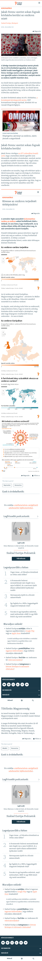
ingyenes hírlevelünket (13, 912)
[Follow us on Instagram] (12, 943)
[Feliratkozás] (25, 943)
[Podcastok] (22, 958)
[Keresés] (33, 958)
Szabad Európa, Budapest (9, 23)
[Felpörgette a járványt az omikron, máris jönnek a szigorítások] (21, 121)
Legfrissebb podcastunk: (15, 779)
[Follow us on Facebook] (7, 943)
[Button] (37, 31)
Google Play (21, 892)
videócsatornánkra (12, 921)
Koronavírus (6, 8)
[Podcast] (21, 943)
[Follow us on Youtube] (3, 943)
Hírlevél (9, 958)
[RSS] (16, 943)
